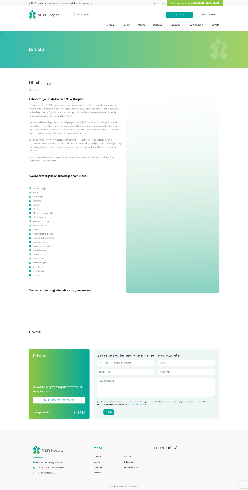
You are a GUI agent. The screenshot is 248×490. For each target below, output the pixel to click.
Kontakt (215, 24)
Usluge (141, 24)
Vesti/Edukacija (195, 24)
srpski (155, 3)
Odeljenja (157, 24)
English (163, 3)
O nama (110, 24)
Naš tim (126, 24)
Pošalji (109, 412)
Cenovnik (175, 24)
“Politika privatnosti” (139, 404)
